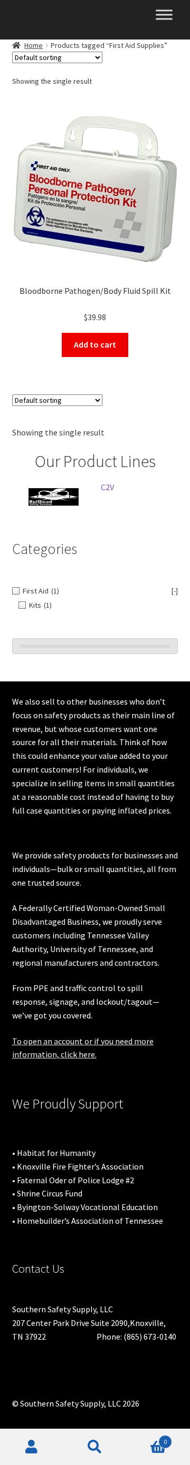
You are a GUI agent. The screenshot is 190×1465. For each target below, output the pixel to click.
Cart (147, 1438)
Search (95, 1447)
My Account (31, 1447)
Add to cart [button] (95, 344)
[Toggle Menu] (164, 14)
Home (33, 45)
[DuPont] (85, 496)
